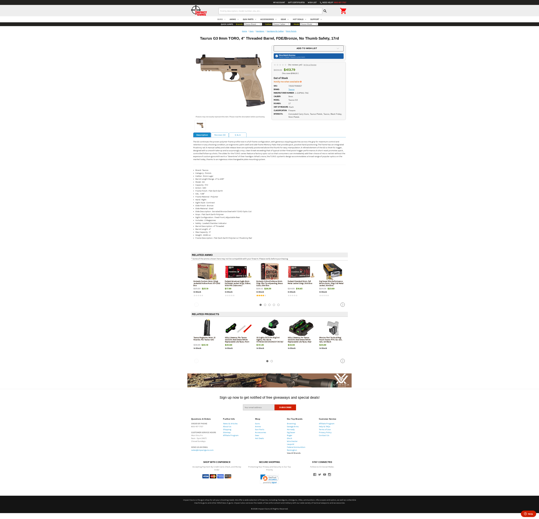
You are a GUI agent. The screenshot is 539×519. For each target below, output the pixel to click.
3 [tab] (269, 305)
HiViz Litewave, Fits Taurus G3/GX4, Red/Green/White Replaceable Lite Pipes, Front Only (237, 341)
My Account (279, 2)
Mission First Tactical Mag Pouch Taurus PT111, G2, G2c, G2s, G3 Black (330, 340)
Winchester (292, 441)
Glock (289, 438)
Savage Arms (293, 426)
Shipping (227, 429)
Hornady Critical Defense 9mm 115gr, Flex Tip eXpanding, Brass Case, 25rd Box (269, 283)
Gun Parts (248, 19)
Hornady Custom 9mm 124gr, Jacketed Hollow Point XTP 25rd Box (206, 283)
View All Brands (294, 453)
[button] (269, 479)
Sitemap (227, 432)
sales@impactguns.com (202, 450)
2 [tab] (265, 305)
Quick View (207, 272)
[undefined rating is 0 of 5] (280, 65)
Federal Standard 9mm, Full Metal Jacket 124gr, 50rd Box (300, 282)
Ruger (289, 435)
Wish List (312, 2)
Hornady (291, 429)
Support (314, 19)
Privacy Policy (325, 432)
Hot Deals (298, 19)
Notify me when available (287, 81)
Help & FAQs (324, 426)
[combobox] (270, 11)
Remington (292, 450)
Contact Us (324, 435)
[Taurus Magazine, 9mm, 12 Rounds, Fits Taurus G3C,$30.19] (207, 328)
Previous (196, 305)
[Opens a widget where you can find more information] (528, 514)
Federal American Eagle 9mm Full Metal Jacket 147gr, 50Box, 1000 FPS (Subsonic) (238, 283)
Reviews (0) (220, 135)
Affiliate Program (230, 435)
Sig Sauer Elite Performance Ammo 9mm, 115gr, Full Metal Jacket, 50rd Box (331, 283)
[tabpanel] (207, 282)
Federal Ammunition (296, 447)
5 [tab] (278, 305)
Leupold (290, 444)
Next (343, 305)
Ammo (233, 19)
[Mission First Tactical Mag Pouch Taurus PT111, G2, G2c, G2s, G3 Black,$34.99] (332, 328)
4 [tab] (274, 305)
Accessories (267, 19)
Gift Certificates (296, 2)
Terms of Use (325, 429)
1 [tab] (261, 305)
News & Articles (230, 423)
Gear (283, 19)
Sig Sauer (291, 432)
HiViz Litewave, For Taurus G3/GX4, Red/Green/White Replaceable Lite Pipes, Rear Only (299, 341)
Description (202, 135)
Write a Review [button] (309, 65)
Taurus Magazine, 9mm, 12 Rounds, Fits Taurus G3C (205, 339)
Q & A (238, 135)
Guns (220, 19)
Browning (291, 423)
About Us (227, 426)
